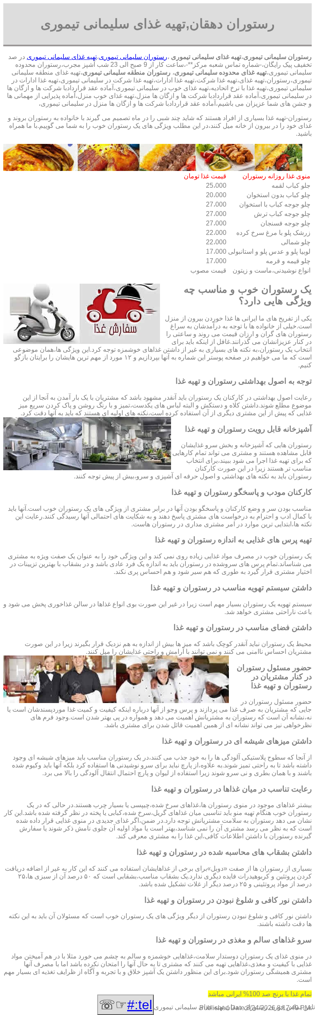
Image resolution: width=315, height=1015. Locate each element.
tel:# (139, 1004)
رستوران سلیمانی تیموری (133, 56)
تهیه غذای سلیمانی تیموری (62, 56)
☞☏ (125, 1004)
